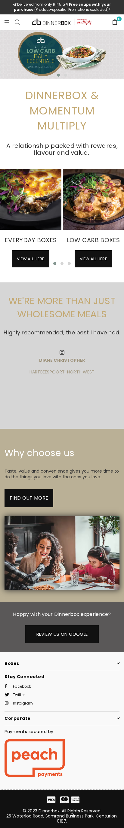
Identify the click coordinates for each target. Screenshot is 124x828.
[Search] (17, 21)
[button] (58, 75)
